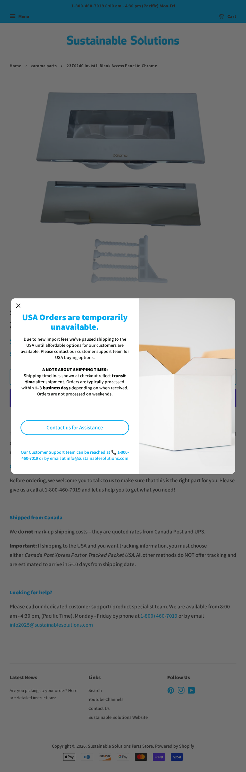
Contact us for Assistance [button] (74, 427)
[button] (18, 305)
